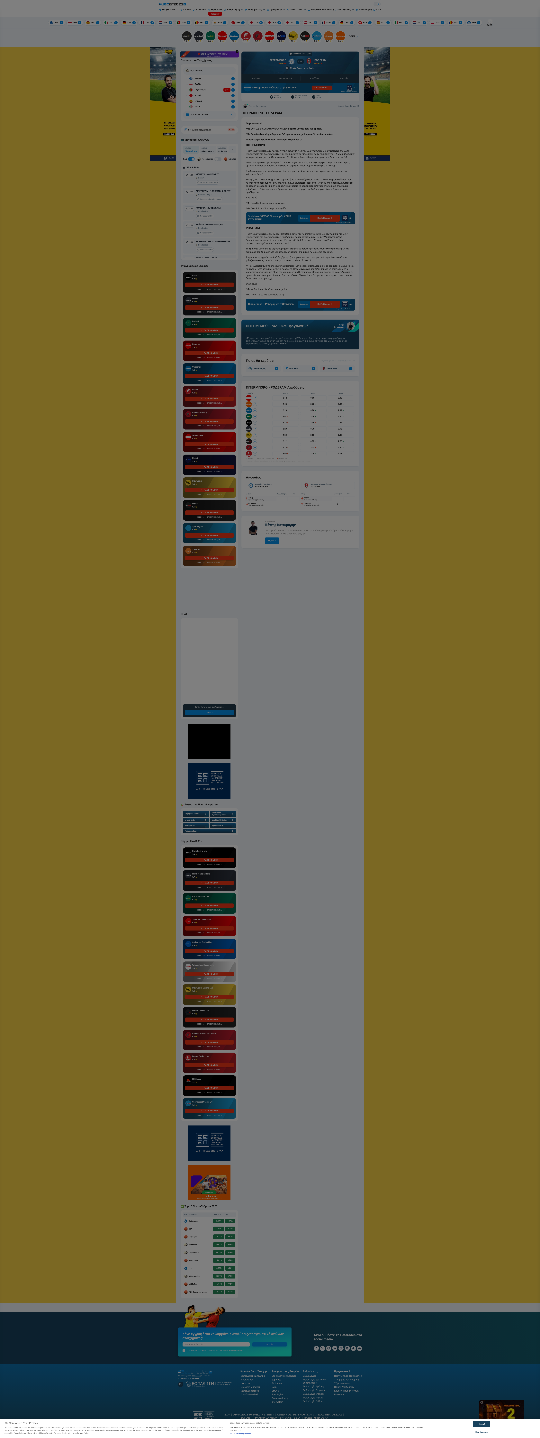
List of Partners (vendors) (240, 1434)
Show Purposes (481, 1432)
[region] (270, 1428)
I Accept (481, 1424)
